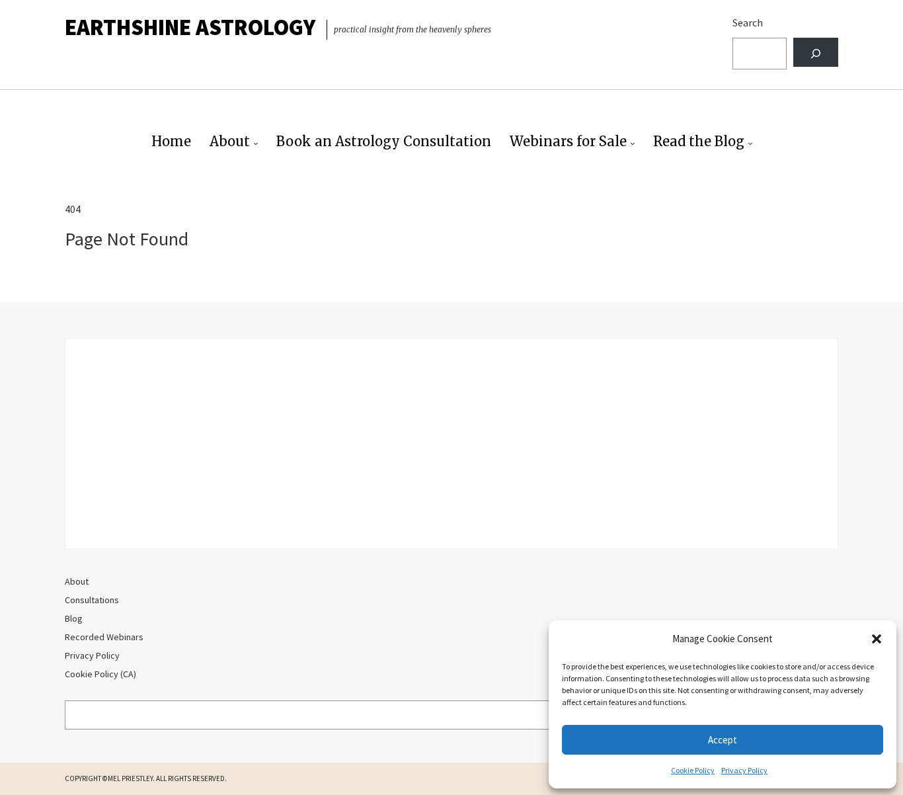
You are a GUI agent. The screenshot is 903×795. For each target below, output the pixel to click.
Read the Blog (698, 141)
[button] (876, 639)
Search (747, 22)
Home (171, 141)
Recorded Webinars (104, 637)
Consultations (92, 600)
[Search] (815, 52)
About (230, 141)
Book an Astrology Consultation (383, 141)
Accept (722, 739)
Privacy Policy (744, 770)
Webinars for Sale (568, 141)
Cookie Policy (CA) (100, 674)
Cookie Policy (693, 770)
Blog (74, 618)
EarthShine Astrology (190, 27)
